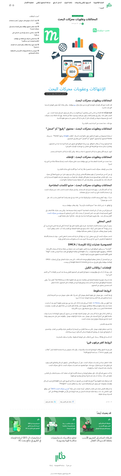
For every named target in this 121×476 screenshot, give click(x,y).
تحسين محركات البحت (54, 213)
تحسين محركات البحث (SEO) (60, 388)
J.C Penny (96, 303)
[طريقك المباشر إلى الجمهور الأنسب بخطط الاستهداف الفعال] (96, 426)
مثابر (80, 23)
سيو (75, 105)
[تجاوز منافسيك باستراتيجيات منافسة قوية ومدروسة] (60, 426)
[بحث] (10, 5)
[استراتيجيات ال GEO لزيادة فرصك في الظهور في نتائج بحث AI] (25, 426)
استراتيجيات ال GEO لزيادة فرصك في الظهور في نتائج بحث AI (26, 439)
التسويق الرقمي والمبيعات (77, 16)
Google (66, 136)
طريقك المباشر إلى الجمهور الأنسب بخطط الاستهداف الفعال (97, 439)
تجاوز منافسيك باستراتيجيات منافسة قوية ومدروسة (63, 439)
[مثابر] (109, 5)
